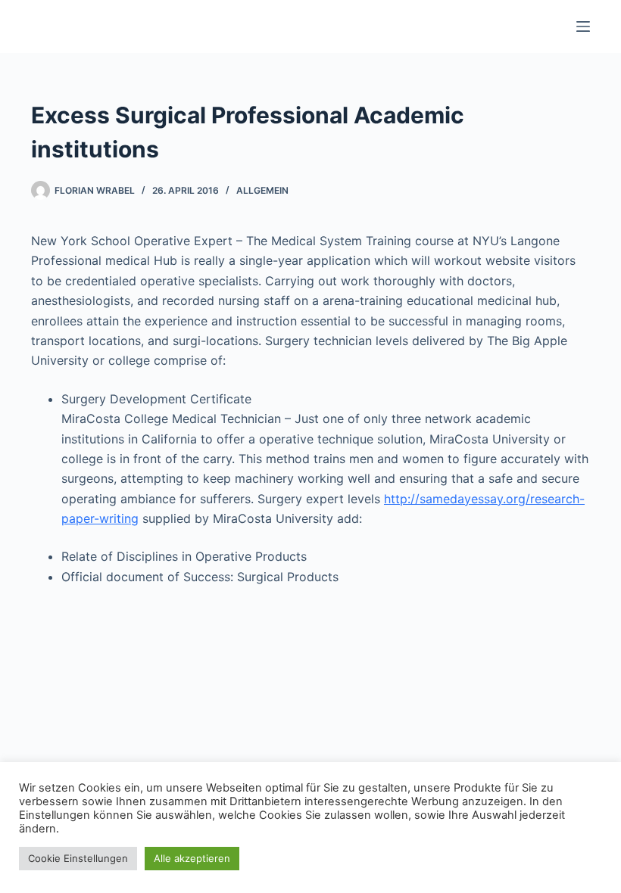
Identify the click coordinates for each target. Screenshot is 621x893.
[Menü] (583, 26)
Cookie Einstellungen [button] (78, 858)
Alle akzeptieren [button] (192, 858)
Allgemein (262, 190)
